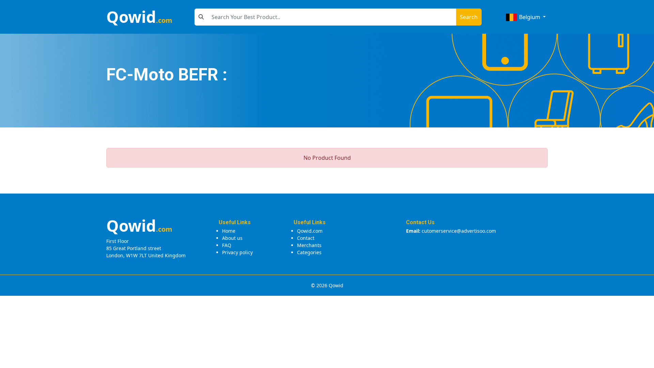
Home (228, 231)
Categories (309, 252)
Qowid (139, 16)
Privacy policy (237, 252)
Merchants (309, 245)
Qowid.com (310, 231)
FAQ (226, 245)
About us (232, 238)
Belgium (530, 17)
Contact (305, 238)
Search (469, 17)
